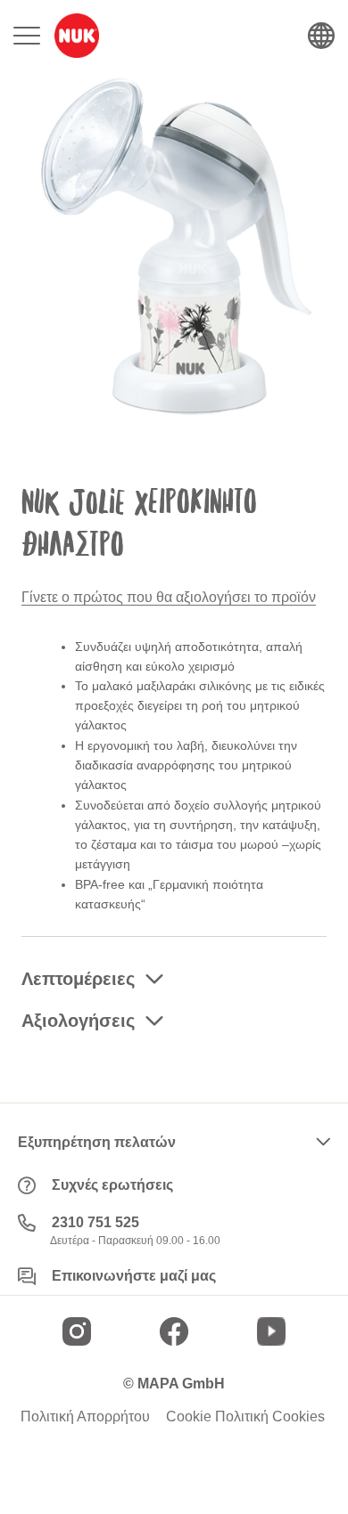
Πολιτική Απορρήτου (85, 1417)
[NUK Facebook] (174, 1331)
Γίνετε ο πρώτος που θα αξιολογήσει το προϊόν (168, 597)
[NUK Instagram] (76, 1331)
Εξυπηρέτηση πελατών (97, 1142)
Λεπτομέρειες (78, 979)
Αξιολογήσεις (78, 1020)
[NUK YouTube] (271, 1331)
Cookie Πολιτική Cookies (245, 1417)
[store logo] (76, 35)
